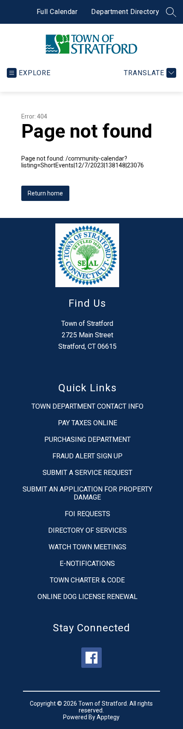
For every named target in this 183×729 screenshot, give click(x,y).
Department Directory (125, 12)
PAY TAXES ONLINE (87, 423)
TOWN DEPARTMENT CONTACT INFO (87, 406)
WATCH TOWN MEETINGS (87, 547)
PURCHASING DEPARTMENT (87, 439)
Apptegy (108, 717)
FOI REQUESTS (87, 514)
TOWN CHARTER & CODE (87, 580)
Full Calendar (57, 12)
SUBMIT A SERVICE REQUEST (87, 473)
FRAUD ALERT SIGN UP (87, 456)
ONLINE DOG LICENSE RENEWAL (87, 597)
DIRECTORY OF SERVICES (87, 530)
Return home (45, 193)
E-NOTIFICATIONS (87, 563)
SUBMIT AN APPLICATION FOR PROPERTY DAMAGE (87, 493)
